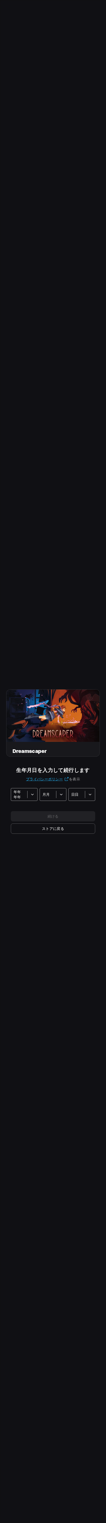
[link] (53, 828)
